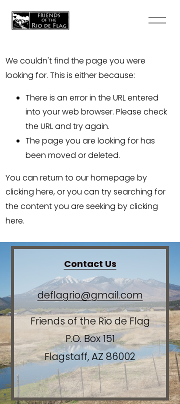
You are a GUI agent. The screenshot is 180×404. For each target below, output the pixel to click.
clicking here (30, 192)
